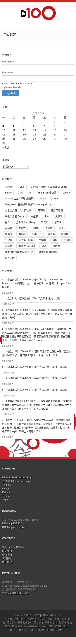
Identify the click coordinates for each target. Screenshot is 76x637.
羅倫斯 (51, 234)
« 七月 (6, 147)
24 (3, 138)
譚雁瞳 (8, 246)
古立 (46, 216)
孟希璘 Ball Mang (25, 222)
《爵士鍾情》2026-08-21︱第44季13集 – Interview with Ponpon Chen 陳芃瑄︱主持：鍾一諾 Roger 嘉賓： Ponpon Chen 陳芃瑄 (36, 283)
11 (14, 130)
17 (3, 134)
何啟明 (41, 210)
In (30, 192)
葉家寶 (8, 240)
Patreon (6, 492)
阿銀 (44, 246)
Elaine (8, 192)
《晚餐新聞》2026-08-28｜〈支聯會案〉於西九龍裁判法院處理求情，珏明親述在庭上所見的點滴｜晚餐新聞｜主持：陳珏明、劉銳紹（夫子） (37, 314)
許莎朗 (67, 240)
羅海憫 (64, 234)
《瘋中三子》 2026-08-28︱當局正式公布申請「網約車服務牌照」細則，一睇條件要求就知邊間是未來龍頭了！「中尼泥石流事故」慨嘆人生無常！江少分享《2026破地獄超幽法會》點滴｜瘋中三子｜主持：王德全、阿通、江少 (37, 426)
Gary (20, 192)
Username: (8, 61)
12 (24, 130)
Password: (8, 72)
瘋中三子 (37, 234)
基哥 (7, 222)
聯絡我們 (7, 554)
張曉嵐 (8, 228)
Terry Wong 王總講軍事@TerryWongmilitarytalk (30, 204)
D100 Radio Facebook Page (17, 477)
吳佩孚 (59, 216)
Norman (43, 198)
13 (34, 130)
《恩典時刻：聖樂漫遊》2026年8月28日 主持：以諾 (32, 298)
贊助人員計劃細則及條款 (15, 593)
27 (34, 138)
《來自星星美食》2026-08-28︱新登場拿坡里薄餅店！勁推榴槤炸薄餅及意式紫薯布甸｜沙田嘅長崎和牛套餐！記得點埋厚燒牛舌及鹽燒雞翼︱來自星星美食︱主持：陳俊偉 (37, 405)
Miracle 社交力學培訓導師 (19, 198)
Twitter (5, 499)
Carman (9, 186)
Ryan (56, 198)
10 (3, 130)
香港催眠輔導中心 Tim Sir (19, 252)
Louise (66, 192)
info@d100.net (17, 547)
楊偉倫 (8, 234)
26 (24, 138)
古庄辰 (34, 216)
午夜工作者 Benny (15, 216)
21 (44, 134)
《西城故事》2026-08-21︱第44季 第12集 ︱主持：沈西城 (36, 378)
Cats (22, 186)
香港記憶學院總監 (48, 252)
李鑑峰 (49, 228)
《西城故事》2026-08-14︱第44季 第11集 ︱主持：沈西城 (36, 389)
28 (44, 138)
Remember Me (13, 87)
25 (14, 138)
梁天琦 (62, 228)
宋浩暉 (44, 222)
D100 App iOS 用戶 (12, 523)
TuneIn (6, 496)
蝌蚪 (54, 240)
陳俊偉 (56, 246)
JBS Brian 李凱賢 (47, 192)
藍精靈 (42, 240)
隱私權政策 (8, 562)
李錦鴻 (35, 228)
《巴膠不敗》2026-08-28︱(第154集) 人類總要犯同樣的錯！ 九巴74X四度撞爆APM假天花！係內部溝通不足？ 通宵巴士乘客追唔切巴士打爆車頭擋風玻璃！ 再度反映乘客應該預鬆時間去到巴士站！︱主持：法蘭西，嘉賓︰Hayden (37, 334)
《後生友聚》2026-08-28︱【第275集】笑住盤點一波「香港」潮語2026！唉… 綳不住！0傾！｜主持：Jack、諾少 (36, 353)
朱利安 (22, 228)
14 (44, 130)
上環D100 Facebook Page (16, 481)
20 (34, 134)
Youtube (6, 485)
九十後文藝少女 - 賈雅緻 (18, 210)
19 (24, 134)
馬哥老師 (10, 258)
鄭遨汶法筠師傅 (26, 246)
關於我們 (7, 551)
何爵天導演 (57, 210)
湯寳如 (22, 234)
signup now (8, 83)
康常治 (58, 222)
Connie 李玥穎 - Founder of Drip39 (49, 186)
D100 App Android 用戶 (14, 527)
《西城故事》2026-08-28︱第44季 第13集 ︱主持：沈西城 (36, 366)
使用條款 (7, 558)
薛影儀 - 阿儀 (25, 240)
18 (14, 134)
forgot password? (25, 83)
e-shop (5, 488)
